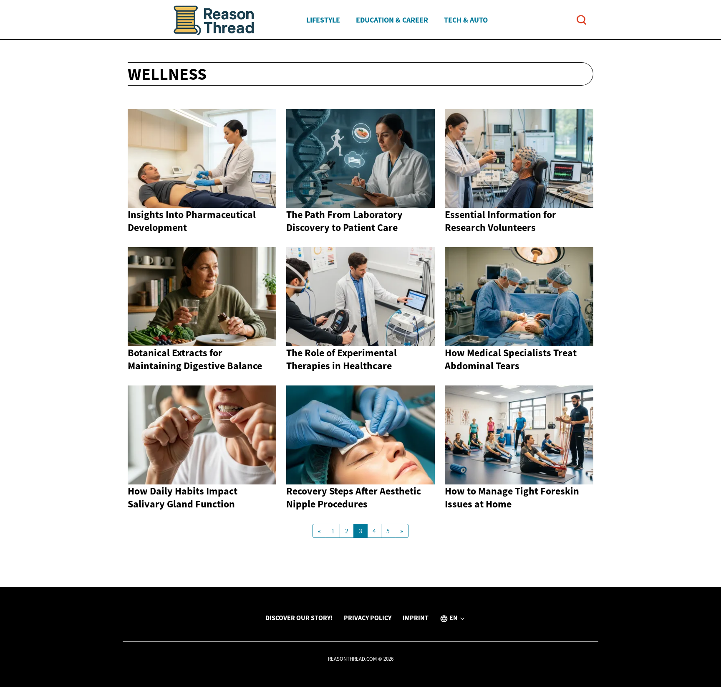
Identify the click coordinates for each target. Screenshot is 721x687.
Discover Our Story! (299, 617)
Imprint (416, 617)
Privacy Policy (367, 617)
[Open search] (581, 20)
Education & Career (392, 20)
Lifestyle (323, 20)
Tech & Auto (466, 20)
